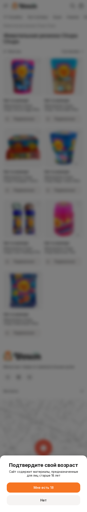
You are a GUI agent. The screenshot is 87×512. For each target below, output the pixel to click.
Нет (43, 500)
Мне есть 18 (44, 487)
